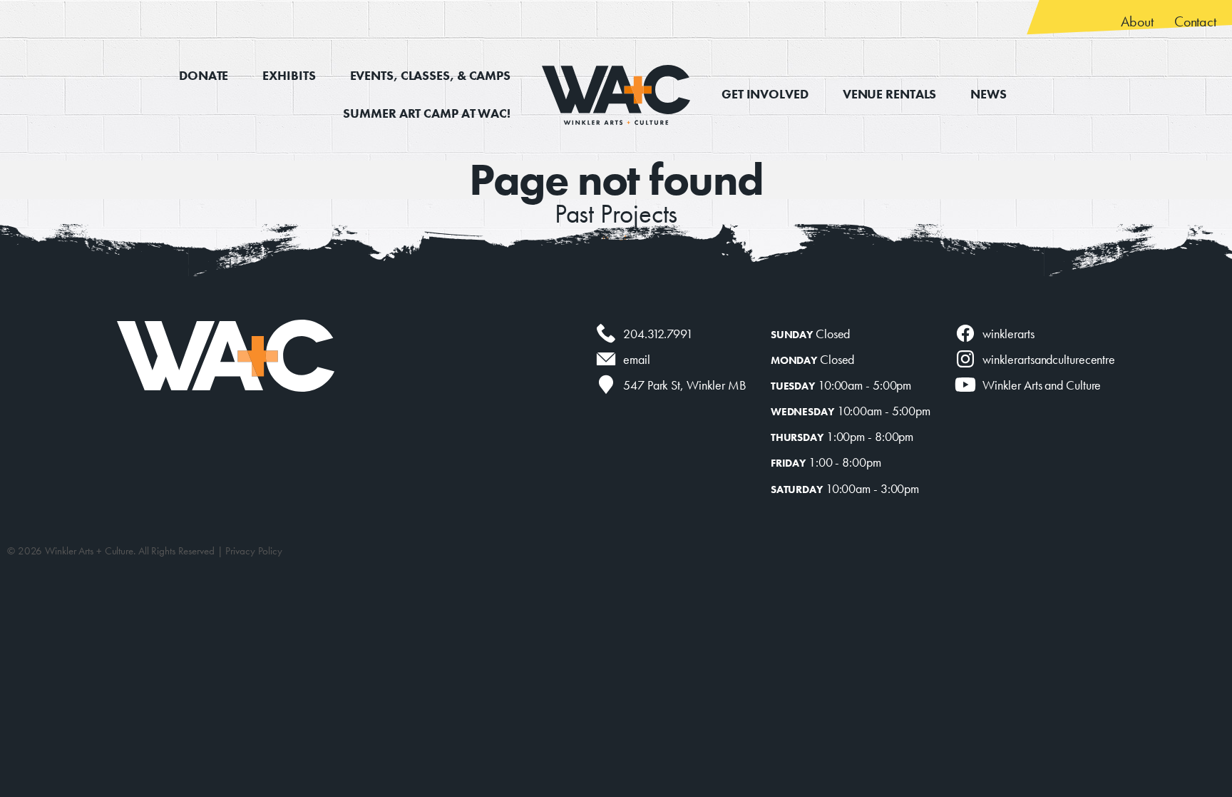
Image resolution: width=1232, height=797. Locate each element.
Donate (203, 75)
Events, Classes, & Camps (430, 75)
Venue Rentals (890, 94)
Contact (1195, 21)
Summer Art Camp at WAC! (426, 113)
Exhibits (288, 75)
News (988, 94)
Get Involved (765, 94)
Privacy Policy (253, 551)
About (1137, 21)
